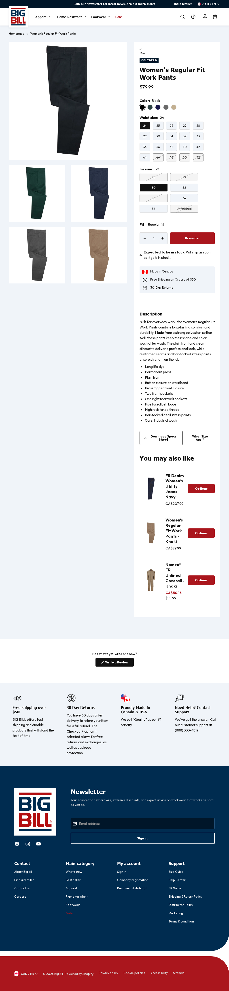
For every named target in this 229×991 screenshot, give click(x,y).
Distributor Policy (181, 905)
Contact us (22, 888)
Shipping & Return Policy (185, 896)
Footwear (73, 905)
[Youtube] (38, 844)
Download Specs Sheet (163, 438)
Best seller (73, 880)
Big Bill (59, 974)
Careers (20, 896)
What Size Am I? (200, 438)
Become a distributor (132, 888)
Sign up (142, 838)
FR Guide (175, 888)
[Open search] (182, 16)
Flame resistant (77, 896)
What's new (74, 872)
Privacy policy (108, 973)
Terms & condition (181, 921)
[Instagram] (27, 844)
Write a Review (119, 663)
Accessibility (159, 973)
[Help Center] (193, 16)
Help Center (177, 880)
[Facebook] (17, 844)
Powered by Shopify (79, 974)
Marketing (176, 913)
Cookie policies (134, 973)
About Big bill (23, 872)
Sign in (121, 872)
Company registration (132, 880)
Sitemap (178, 973)
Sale (69, 913)
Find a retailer (182, 4)
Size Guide (176, 872)
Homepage (16, 34)
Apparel (71, 888)
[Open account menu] (205, 16)
